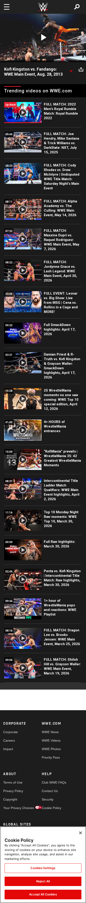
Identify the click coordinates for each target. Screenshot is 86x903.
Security (47, 799)
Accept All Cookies (43, 894)
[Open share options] (81, 69)
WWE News (50, 732)
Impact (8, 749)
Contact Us (50, 791)
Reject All (43, 881)
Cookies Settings (43, 868)
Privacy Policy (12, 791)
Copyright (10, 799)
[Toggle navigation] (6, 7)
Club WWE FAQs (51, 782)
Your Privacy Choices (12, 808)
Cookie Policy (51, 808)
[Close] (80, 833)
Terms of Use (12, 782)
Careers (9, 740)
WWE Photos (51, 749)
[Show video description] (71, 69)
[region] (43, 864)
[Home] (43, 7)
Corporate (10, 732)
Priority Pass (51, 757)
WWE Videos (51, 740)
